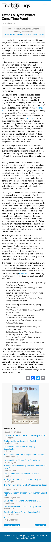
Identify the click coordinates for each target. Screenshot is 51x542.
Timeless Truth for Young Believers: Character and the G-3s (25, 466)
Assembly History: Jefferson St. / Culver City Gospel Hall (25, 494)
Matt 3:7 (30, 118)
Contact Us (31, 538)
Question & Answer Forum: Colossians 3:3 (22, 512)
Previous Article (24, 34)
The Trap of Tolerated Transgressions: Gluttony (24, 454)
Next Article (38, 34)
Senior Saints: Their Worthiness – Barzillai (21, 473)
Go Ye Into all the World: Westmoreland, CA (22, 501)
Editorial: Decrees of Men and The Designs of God (25, 435)
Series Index (9, 34)
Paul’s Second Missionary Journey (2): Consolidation (19, 447)
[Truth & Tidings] (16, 5)
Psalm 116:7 (24, 273)
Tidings (7, 517)
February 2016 (12, 525)
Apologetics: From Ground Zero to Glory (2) (22, 479)
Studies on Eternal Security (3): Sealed (20, 441)
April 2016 (40, 525)
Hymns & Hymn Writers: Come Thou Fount (22, 460)
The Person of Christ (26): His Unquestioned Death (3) (25, 486)
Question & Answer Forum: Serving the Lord (22, 506)
